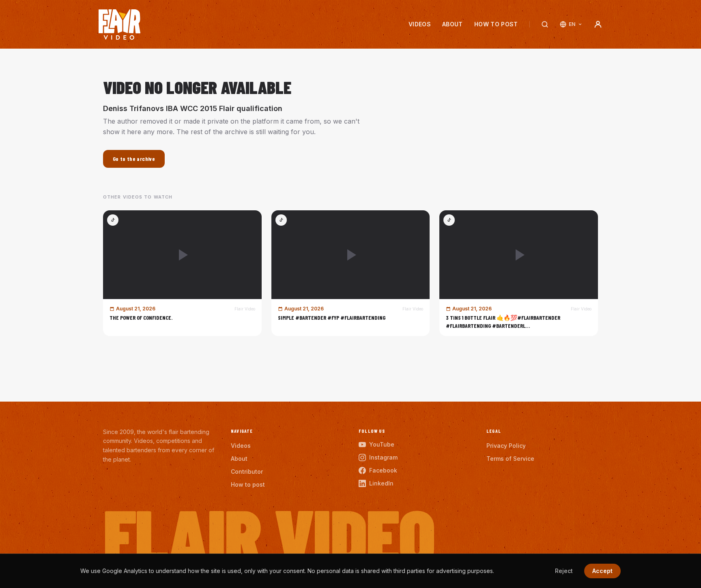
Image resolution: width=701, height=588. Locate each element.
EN (572, 24)
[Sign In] (597, 24)
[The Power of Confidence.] (182, 273)
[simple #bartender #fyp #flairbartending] (350, 273)
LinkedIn (381, 483)
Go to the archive (134, 158)
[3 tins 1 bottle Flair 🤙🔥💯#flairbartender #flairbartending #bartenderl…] (518, 273)
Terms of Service (510, 458)
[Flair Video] (119, 24)
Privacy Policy (506, 445)
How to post (496, 24)
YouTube (381, 444)
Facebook (383, 470)
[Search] (544, 24)
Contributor (247, 471)
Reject (564, 570)
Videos (420, 24)
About (452, 24)
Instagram (383, 457)
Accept (602, 570)
